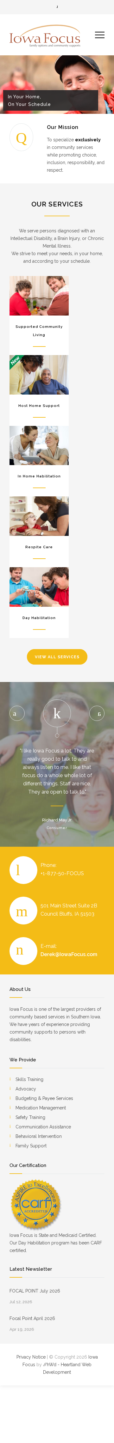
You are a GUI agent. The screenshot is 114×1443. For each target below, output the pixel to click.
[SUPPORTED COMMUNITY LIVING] (39, 296)
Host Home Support (39, 406)
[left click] (17, 713)
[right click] (96, 713)
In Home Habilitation (39, 476)
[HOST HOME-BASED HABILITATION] (39, 375)
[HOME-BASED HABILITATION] (39, 445)
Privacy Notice (31, 1357)
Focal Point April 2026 (32, 1318)
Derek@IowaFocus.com (69, 954)
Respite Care (39, 547)
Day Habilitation (39, 618)
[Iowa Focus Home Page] (52, 34)
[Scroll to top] (103, 1432)
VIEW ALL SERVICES (57, 657)
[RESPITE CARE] (39, 516)
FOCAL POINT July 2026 (35, 1290)
